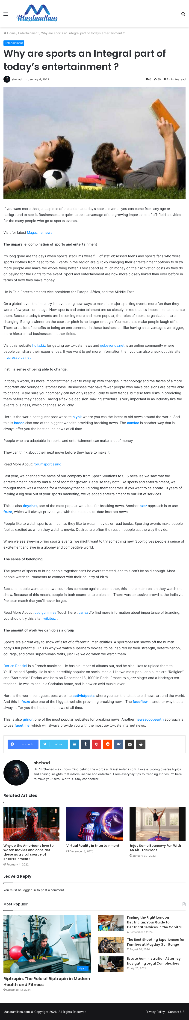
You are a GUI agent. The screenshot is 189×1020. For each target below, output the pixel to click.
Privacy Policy (155, 1012)
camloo (133, 423)
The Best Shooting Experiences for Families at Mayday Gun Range (156, 942)
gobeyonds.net (112, 345)
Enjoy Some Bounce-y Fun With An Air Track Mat (155, 847)
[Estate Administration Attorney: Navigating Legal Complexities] (111, 964)
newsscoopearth (150, 719)
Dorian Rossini (15, 666)
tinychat (30, 506)
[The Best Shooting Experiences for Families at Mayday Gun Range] (111, 945)
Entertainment (28, 33)
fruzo (7, 512)
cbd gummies (45, 612)
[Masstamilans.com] (37, 13)
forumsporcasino (47, 464)
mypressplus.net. (17, 357)
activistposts (83, 695)
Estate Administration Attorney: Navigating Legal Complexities (154, 961)
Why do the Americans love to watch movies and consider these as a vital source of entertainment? (28, 852)
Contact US (176, 1012)
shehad (17, 79)
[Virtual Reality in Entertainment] (94, 824)
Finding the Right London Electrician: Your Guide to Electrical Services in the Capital (154, 922)
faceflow (140, 701)
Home (11, 33)
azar (143, 506)
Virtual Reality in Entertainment (92, 845)
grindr (28, 719)
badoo (19, 423)
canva (83, 612)
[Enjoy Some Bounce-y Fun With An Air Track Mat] (158, 824)
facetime (22, 725)
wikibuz (49, 618)
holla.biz (39, 345)
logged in (29, 890)
